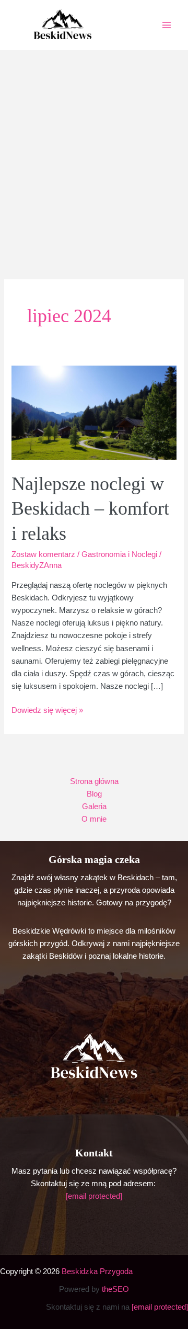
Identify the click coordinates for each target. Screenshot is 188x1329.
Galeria (94, 806)
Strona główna (94, 781)
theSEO (115, 1289)
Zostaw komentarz (43, 554)
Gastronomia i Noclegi (119, 554)
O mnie (94, 819)
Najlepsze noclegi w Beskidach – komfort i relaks (90, 508)
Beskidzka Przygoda (97, 1271)
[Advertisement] (94, 149)
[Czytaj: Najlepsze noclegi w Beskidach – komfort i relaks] (93, 412)
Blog (94, 794)
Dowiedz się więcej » (47, 711)
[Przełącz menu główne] (167, 25)
